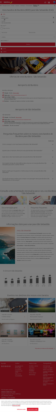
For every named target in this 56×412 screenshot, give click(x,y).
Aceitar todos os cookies (32, 409)
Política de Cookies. (16, 405)
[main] (28, 405)
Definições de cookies (21, 409)
